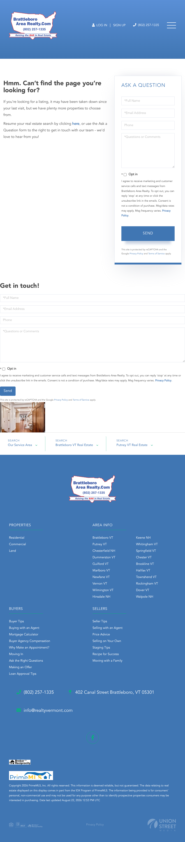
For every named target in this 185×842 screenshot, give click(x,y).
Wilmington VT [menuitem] (102, 590)
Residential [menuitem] (16, 538)
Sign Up (119, 25)
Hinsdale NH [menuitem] (101, 597)
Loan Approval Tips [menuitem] (22, 674)
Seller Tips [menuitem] (99, 621)
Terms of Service (156, 254)
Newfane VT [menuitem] (101, 577)
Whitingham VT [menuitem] (147, 544)
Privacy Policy (136, 254)
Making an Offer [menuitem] (20, 667)
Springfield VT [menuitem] (146, 551)
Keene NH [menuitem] (143, 538)
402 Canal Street (114, 692)
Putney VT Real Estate (132, 445)
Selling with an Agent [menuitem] (107, 628)
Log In (101, 25)
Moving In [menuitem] (16, 654)
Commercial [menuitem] (17, 544)
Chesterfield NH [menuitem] (103, 551)
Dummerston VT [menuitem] (104, 557)
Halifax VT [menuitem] (143, 570)
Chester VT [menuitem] (144, 557)
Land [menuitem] (12, 551)
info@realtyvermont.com (48, 710)
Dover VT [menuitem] (142, 590)
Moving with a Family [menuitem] (107, 661)
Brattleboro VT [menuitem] (102, 538)
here (75, 124)
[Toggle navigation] (171, 25)
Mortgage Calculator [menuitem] (23, 634)
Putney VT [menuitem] (99, 544)
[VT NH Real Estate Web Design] (162, 825)
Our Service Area (20, 445)
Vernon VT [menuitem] (99, 583)
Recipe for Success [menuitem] (105, 654)
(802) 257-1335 (148, 25)
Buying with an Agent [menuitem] (24, 628)
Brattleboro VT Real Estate (74, 445)
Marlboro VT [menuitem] (101, 570)
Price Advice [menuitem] (101, 634)
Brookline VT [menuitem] (145, 564)
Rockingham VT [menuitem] (147, 583)
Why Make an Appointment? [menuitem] (29, 647)
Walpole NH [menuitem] (144, 597)
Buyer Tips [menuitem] (16, 621)
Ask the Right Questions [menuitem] (26, 661)
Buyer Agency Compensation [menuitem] (29, 641)
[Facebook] (92, 737)
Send (148, 233)
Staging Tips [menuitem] (101, 647)
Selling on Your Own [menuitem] (106, 641)
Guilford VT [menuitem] (100, 564)
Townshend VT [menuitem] (146, 577)
